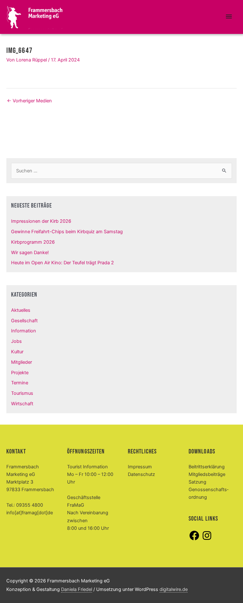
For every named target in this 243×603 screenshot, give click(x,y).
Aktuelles (20, 310)
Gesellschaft (24, 321)
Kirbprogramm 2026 (33, 242)
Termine (19, 383)
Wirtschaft (22, 404)
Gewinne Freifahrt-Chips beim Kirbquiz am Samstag (67, 231)
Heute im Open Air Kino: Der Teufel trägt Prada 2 (62, 263)
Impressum (140, 467)
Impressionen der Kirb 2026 (41, 221)
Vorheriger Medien (29, 101)
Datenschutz (141, 474)
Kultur (17, 352)
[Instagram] (207, 539)
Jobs (16, 341)
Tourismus (22, 393)
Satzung (197, 482)
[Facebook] (194, 539)
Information (23, 331)
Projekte (19, 372)
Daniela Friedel (76, 589)
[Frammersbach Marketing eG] (34, 17)
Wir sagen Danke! (30, 252)
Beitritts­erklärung (207, 467)
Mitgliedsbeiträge (207, 474)
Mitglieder (21, 362)
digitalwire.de (173, 589)
